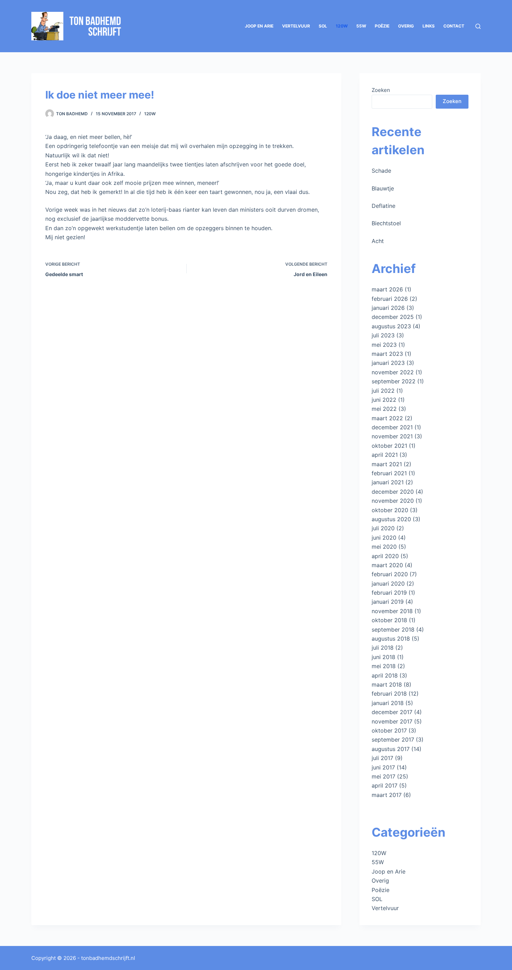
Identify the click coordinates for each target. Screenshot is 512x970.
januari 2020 (388, 583)
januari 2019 (388, 601)
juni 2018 (383, 657)
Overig (406, 26)
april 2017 (384, 785)
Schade (381, 170)
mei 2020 (384, 546)
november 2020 (393, 500)
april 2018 (385, 675)
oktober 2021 (389, 445)
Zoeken (381, 90)
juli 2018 (383, 647)
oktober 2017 (389, 730)
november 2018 (392, 611)
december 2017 (392, 712)
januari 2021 (388, 482)
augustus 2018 (391, 638)
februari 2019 (389, 592)
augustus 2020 (391, 519)
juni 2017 (383, 767)
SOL (323, 26)
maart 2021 (387, 464)
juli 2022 (383, 390)
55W (361, 26)
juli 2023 (383, 335)
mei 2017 (383, 776)
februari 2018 (389, 693)
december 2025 (393, 316)
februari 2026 (390, 298)
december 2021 (392, 427)
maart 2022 (387, 418)
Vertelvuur (296, 26)
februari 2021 (389, 473)
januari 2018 (388, 702)
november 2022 (393, 372)
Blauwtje (383, 188)
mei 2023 (384, 344)
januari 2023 (388, 362)
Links (428, 26)
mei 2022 (384, 408)
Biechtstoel (386, 223)
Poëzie (382, 26)
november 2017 (392, 721)
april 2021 (385, 454)
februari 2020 (390, 574)
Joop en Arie (259, 26)
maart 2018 (387, 684)
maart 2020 (387, 565)
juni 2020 (384, 537)
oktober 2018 (389, 620)
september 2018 (393, 629)
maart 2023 (387, 353)
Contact (453, 26)
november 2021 (392, 436)
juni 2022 (384, 399)
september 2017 (393, 739)
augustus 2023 (391, 326)
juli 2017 (382, 757)
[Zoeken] (478, 26)
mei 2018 (384, 666)
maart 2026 (387, 289)
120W (342, 26)
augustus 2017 (391, 748)
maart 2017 (387, 794)
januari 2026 (388, 307)
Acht (378, 240)
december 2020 (393, 491)
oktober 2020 (390, 510)
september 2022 (394, 381)
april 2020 (385, 556)
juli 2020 (383, 528)
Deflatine (383, 205)
